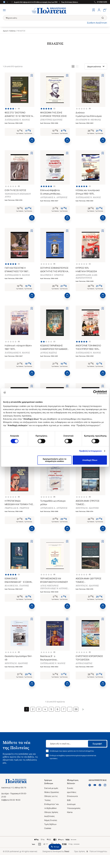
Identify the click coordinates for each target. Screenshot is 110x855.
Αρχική (5, 31)
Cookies (47, 828)
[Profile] (99, 10)
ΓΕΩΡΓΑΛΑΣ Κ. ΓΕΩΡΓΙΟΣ (17, 508)
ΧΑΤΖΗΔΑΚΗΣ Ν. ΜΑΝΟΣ (17, 119)
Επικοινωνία (72, 796)
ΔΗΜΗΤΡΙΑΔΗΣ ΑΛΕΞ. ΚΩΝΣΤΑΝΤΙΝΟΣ (87, 276)
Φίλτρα (56, 847)
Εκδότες (13, 31)
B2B (69, 800)
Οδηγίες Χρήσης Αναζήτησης (51, 814)
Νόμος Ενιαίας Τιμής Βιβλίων (50, 822)
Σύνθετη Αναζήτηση (97, 22)
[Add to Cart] (32, 140)
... (70, 709)
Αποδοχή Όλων (89, 460)
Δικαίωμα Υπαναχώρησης (73, 806)
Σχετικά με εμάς (51, 788)
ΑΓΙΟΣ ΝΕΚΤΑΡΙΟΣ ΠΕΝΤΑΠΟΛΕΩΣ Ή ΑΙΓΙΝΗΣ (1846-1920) (53, 587)
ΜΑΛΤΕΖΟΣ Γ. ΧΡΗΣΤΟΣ (51, 275)
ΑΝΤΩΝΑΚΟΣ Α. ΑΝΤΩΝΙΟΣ (53, 197)
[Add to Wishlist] (32, 75)
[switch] (41, 441)
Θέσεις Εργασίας (51, 792)
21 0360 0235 (102, 2)
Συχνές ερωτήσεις (71, 790)
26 (76, 709)
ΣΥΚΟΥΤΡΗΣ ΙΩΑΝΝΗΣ (51, 119)
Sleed (66, 851)
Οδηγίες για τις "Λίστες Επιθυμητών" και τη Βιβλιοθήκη (51, 802)
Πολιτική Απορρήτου (98, 851)
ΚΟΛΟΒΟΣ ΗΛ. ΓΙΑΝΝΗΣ (17, 585)
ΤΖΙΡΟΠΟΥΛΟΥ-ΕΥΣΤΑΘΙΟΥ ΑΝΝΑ (18, 195)
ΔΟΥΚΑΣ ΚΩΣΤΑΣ (48, 352)
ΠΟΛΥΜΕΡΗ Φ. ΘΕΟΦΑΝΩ (88, 119)
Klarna (69, 812)
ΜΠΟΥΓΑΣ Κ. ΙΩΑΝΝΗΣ (87, 508)
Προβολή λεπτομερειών (90, 451)
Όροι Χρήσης (79, 851)
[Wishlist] (93, 10)
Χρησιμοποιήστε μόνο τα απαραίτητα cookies (54, 460)
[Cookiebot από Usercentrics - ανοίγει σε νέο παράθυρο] (95, 392)
